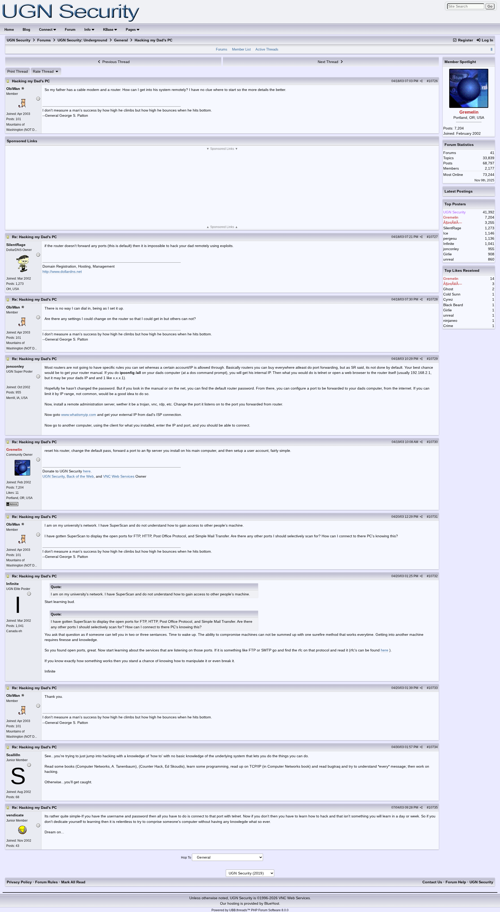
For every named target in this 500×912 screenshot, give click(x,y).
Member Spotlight (460, 62)
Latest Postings (459, 191)
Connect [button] (46, 30)
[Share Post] (421, 81)
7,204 (459, 128)
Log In (487, 40)
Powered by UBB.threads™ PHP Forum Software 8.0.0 (250, 910)
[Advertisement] (222, 187)
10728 (433, 299)
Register (465, 40)
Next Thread (328, 62)
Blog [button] (26, 30)
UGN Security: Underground (82, 40)
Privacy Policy (19, 882)
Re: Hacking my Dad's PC (34, 237)
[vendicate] (22, 833)
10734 (433, 747)
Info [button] (88, 30)
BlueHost (271, 903)
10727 (433, 237)
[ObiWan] (22, 106)
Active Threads (266, 49)
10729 (433, 359)
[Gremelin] (22, 474)
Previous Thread (115, 62)
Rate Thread (44, 71)
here (87, 471)
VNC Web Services (118, 476)
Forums (44, 40)
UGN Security (18, 40)
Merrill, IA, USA (17, 398)
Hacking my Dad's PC (31, 81)
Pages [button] (131, 30)
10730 (433, 442)
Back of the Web (80, 476)
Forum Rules (46, 882)
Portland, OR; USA (19, 498)
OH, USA (12, 289)
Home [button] (9, 30)
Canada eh (14, 631)
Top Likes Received (462, 270)
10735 (433, 807)
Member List (241, 49)
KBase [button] (108, 30)
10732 (433, 576)
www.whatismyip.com (78, 414)
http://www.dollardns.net (62, 271)
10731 (433, 517)
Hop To (186, 857)
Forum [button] (70, 30)
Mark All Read (73, 882)
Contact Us (432, 882)
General (121, 40)
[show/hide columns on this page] (491, 49)
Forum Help (456, 882)
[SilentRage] (22, 271)
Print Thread (17, 71)
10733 (433, 688)
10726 (433, 81)
